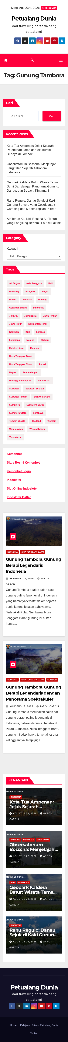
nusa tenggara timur (20, 364)
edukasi (27, 299)
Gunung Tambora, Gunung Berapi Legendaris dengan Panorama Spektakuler (33, 693)
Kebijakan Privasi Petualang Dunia (39, 1025)
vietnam (51, 421)
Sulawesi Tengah (18, 396)
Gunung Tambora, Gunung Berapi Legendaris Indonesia (33, 565)
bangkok (30, 291)
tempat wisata (17, 421)
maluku (45, 340)
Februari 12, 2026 (22, 578)
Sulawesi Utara (42, 396)
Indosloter (14, 479)
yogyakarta (15, 437)
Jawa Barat (43, 840)
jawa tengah (50, 316)
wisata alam (16, 429)
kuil (28, 332)
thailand (36, 421)
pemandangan (30, 372)
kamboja (14, 332)
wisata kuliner (37, 429)
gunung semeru (18, 307)
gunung (42, 299)
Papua (12, 372)
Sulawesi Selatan (35, 388)
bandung (14, 291)
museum (34, 348)
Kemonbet (14, 453)
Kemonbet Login (19, 471)
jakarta (13, 316)
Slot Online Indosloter (22, 488)
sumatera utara (17, 413)
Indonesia (12, 552)
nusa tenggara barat (20, 356)
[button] (32, 60)
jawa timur (15, 324)
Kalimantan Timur (37, 324)
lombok (40, 332)
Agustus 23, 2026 (25, 813)
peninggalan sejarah (20, 380)
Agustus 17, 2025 (21, 706)
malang (30, 340)
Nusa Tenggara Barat (32, 552)
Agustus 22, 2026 (25, 856)
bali (50, 283)
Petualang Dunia (34, 18)
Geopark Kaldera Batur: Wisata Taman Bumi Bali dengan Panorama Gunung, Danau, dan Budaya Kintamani (33, 186)
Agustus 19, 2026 (25, 941)
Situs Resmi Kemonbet (23, 462)
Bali (13, 882)
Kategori (12, 248)
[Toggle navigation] (61, 60)
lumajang (14, 340)
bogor (45, 291)
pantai (42, 364)
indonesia (38, 307)
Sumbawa (52, 680)
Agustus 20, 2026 (25, 899)
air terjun (14, 283)
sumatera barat (35, 405)
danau (12, 299)
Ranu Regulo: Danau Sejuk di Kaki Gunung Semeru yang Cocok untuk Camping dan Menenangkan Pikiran (31, 204)
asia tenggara (34, 283)
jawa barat (30, 316)
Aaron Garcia (49, 706)
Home (13, 1025)
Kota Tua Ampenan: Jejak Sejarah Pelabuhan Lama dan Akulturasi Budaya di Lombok (30, 150)
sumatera (14, 405)
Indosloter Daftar (19, 497)
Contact (34, 1033)
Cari (9, 103)
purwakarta (44, 380)
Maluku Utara (16, 348)
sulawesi (14, 388)
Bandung (15, 840)
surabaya (38, 413)
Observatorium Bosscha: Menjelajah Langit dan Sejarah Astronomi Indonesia (32, 168)
